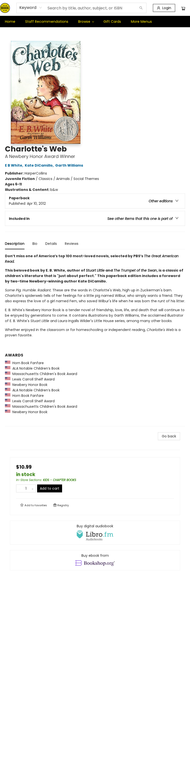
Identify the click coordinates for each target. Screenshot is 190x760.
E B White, (14, 165)
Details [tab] (51, 243)
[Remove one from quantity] (19, 488)
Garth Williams (69, 165)
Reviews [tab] (71, 243)
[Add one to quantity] (32, 488)
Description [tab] (14, 243)
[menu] (95, 21)
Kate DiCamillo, (39, 165)
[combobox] (31, 7)
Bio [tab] (34, 243)
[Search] (141, 8)
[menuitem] (10, 21)
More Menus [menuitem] (141, 21)
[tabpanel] (95, 339)
